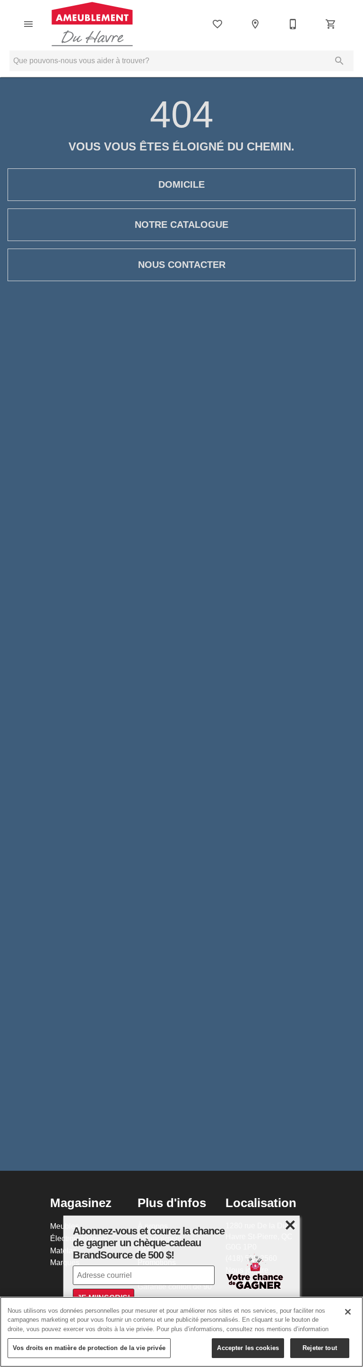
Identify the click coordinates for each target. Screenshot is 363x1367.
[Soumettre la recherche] (339, 60)
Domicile (181, 184)
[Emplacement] (255, 24)
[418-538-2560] (293, 24)
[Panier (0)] (331, 24)
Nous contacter (181, 264)
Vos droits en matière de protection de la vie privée (89, 1347)
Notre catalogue (181, 224)
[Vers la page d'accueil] (92, 24)
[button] (28, 24)
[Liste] (217, 24)
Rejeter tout (319, 1347)
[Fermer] (347, 1311)
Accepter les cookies (248, 1347)
